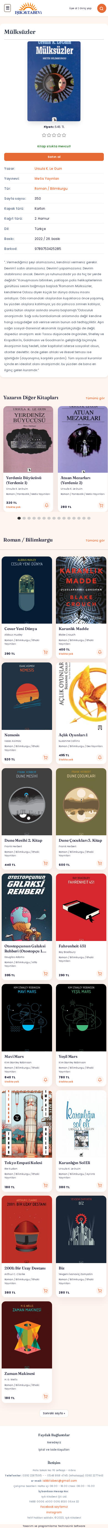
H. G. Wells (10, 1379)
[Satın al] (101, 505)
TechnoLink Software (71, 1526)
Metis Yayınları (47, 178)
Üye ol (73, 8)
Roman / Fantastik (17, 494)
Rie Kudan (10, 1168)
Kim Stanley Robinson (18, 1062)
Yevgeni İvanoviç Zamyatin (76, 1274)
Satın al (54, 157)
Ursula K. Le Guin (48, 168)
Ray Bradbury (67, 952)
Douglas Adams (14, 957)
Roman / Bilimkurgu (51, 188)
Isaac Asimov (12, 741)
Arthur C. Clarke (14, 1274)
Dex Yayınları (94, 746)
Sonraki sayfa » (54, 1413)
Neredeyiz (54, 1442)
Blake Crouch (67, 634)
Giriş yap (85, 8)
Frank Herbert (13, 846)
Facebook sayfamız (54, 1507)
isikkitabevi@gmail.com (60, 1481)
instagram (54, 1512)
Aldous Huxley (13, 634)
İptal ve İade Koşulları (54, 1449)
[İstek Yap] (46, 505)
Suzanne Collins (69, 741)
